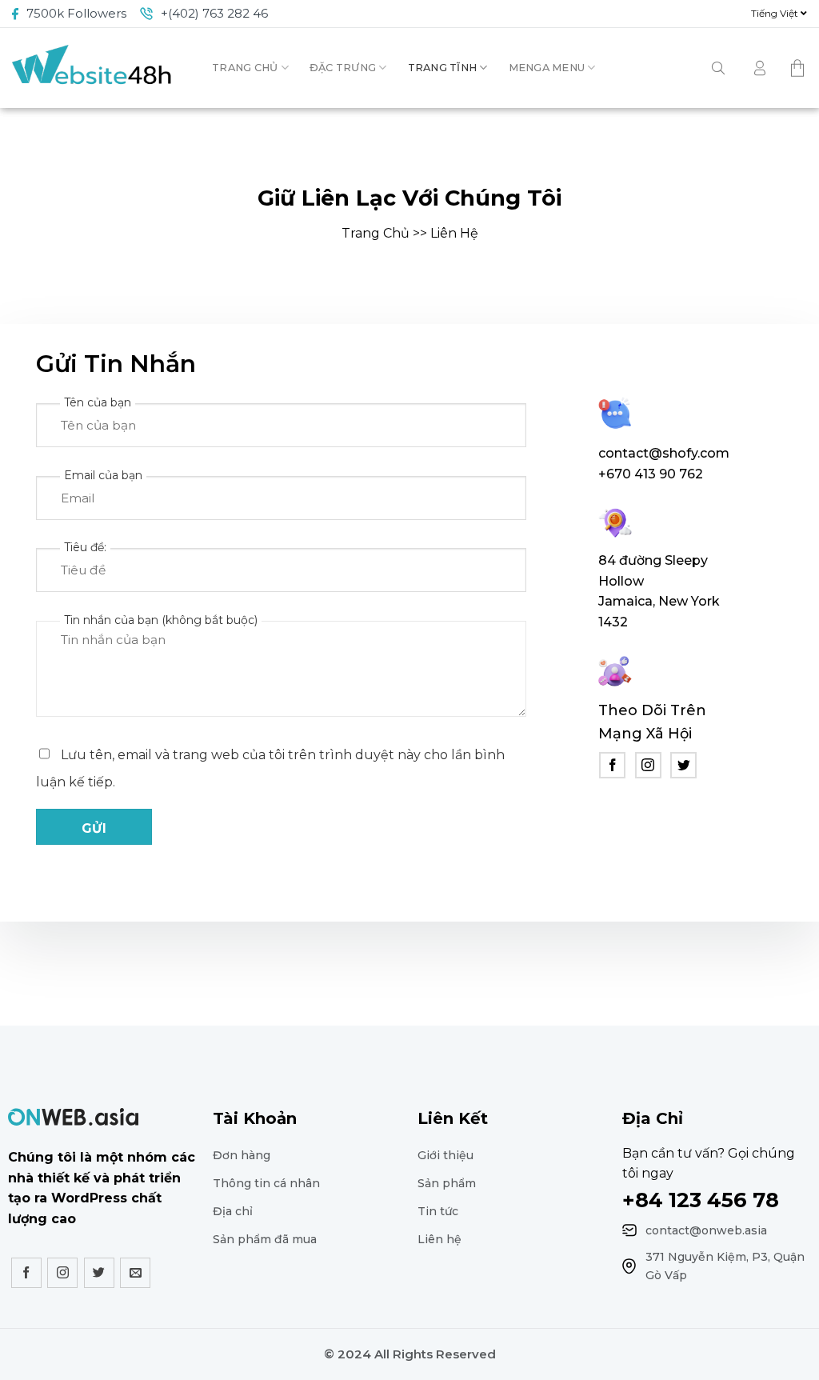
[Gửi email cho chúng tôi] (135, 1273)
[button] (779, 13)
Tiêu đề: (85, 547)
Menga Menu (547, 68)
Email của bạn (103, 475)
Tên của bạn (97, 402)
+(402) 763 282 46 (214, 13)
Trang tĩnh (442, 68)
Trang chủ (245, 68)
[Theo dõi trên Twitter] (683, 765)
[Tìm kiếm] (718, 68)
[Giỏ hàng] (799, 68)
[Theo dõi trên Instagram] (648, 765)
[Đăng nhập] (759, 68)
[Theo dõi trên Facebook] (612, 765)
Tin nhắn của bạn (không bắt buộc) (161, 620)
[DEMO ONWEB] (92, 68)
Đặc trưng (343, 68)
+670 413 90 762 (650, 474)
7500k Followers (76, 13)
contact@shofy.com (663, 453)
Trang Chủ (376, 233)
